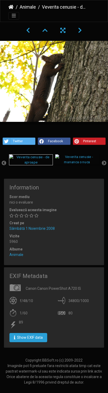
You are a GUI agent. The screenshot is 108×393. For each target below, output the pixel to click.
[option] (31, 160)
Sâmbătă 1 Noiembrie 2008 (32, 228)
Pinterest (89, 141)
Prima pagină (11, 7)
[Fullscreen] (63, 30)
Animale (28, 7)
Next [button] (104, 163)
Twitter (18, 141)
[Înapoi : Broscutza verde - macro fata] (28, 30)
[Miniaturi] (45, 30)
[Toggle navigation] (13, 16)
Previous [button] (4, 163)
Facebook (55, 141)
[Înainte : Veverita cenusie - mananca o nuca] (80, 30)
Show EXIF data (29, 337)
